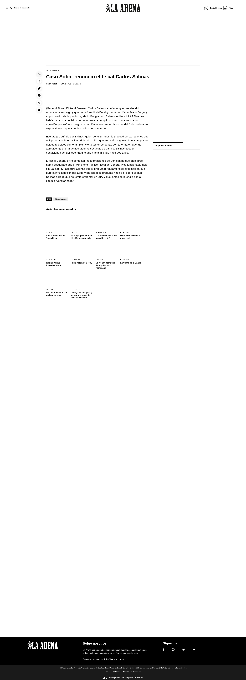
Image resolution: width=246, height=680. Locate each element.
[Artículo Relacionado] (57, 222)
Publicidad (127, 671)
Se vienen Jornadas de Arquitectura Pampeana (105, 265)
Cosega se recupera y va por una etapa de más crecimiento (81, 295)
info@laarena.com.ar (114, 659)
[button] (39, 81)
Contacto (137, 671)
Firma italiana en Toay (81, 263)
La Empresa (116, 671)
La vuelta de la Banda (130, 263)
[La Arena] (123, 8)
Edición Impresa (60, 199)
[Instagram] (173, 650)
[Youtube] (194, 650)
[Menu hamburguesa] (7, 8)
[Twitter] (183, 649)
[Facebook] (163, 650)
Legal (107, 671)
